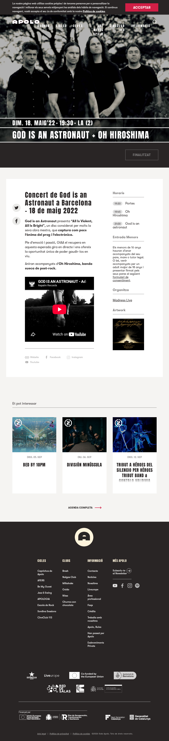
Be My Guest (45, 586)
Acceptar (141, 7)
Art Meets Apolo (98, 30)
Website (34, 357)
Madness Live (122, 300)
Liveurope (93, 589)
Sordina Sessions (47, 611)
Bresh (65, 571)
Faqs (90, 605)
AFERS (41, 580)
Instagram (77, 357)
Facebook (55, 357)
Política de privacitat (59, 734)
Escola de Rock (46, 605)
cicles (61, 26)
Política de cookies (94, 11)
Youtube (34, 362)
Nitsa (65, 595)
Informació (140, 26)
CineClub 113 (117, 28)
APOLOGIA (44, 599)
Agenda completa (80, 507)
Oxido (65, 589)
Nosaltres (93, 583)
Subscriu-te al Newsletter (120, 572)
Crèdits (91, 611)
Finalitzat (142, 155)
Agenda (44, 26)
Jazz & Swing (45, 592)
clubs (78, 26)
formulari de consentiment (121, 278)
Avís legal (41, 734)
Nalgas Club (69, 577)
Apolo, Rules (94, 627)
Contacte (93, 571)
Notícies (92, 577)
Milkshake (67, 583)
